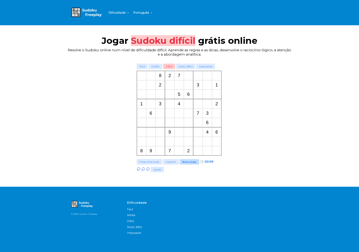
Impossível (205, 66)
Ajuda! (157, 169)
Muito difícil (186, 66)
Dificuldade (117, 12)
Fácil (142, 66)
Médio (155, 66)
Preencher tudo (149, 161)
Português (141, 12)
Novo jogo (189, 161)
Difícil (169, 66)
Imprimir (171, 161)
